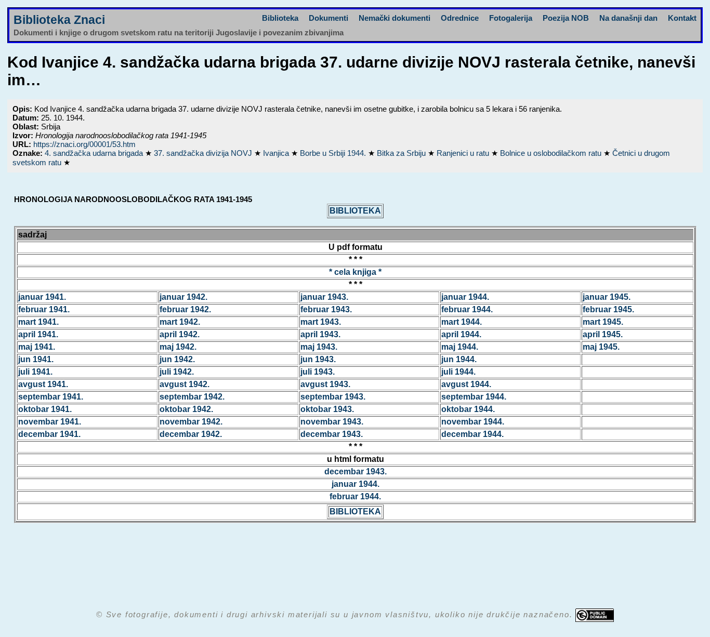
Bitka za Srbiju (402, 153)
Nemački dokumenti (394, 18)
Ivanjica (277, 153)
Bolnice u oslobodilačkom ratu (551, 153)
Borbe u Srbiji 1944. (334, 153)
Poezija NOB (566, 18)
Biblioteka (280, 18)
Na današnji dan (628, 18)
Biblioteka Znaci (59, 20)
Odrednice (460, 18)
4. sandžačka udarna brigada (95, 153)
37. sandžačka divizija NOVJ (204, 153)
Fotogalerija (510, 18)
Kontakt (682, 18)
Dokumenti (328, 18)
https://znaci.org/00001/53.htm (84, 144)
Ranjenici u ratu (464, 153)
